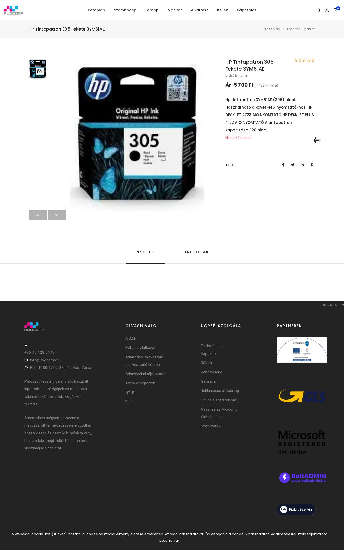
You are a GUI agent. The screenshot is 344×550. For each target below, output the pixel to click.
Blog (129, 402)
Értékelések (196, 252)
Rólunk (206, 363)
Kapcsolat (246, 10)
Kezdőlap (96, 10)
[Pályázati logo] (302, 357)
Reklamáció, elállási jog (220, 390)
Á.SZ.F (130, 338)
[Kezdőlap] (13, 10)
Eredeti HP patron (301, 29)
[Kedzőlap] (58, 326)
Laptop (152, 10)
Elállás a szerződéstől (219, 400)
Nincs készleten (238, 137)
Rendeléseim (211, 372)
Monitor (175, 10)
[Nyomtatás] (317, 140)
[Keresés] (318, 10)
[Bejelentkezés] (327, 10)
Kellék (222, 10)
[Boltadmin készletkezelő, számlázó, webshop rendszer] (302, 484)
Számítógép (125, 10)
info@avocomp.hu (45, 360)
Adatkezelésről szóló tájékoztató (299, 534)
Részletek (145, 252)
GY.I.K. (130, 392)
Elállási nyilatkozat (140, 347)
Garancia (208, 381)
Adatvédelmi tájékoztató (145, 374)
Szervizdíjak (210, 426)
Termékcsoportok (140, 383)
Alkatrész (199, 10)
